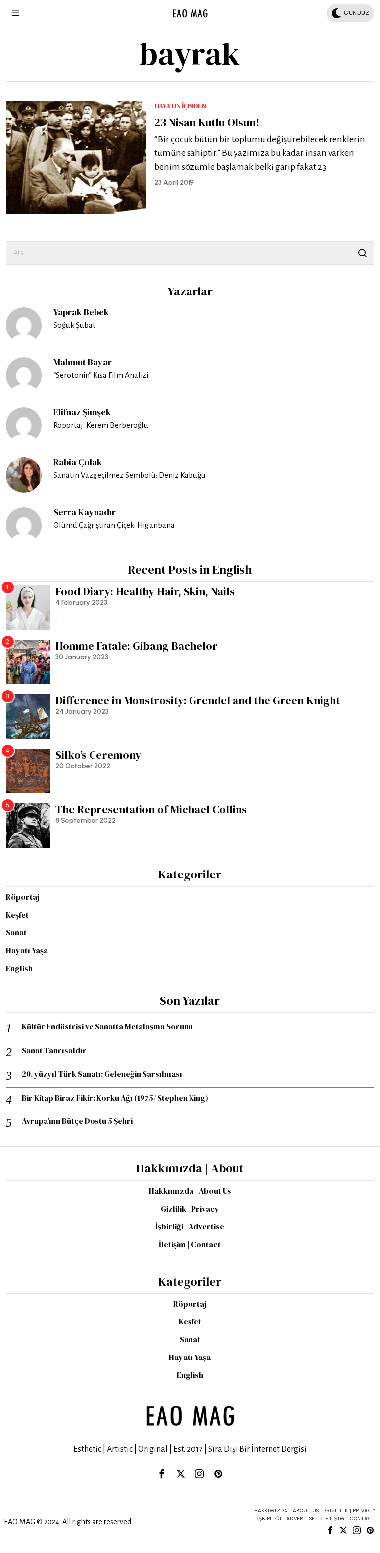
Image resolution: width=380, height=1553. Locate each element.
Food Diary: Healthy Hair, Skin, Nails (145, 591)
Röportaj (22, 896)
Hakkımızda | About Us (190, 1190)
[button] (362, 253)
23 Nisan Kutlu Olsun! (206, 122)
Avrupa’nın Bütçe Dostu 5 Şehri (77, 1121)
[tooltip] (24, 325)
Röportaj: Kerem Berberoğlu (100, 425)
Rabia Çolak (77, 462)
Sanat (16, 932)
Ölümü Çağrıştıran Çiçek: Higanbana (114, 525)
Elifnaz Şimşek (82, 412)
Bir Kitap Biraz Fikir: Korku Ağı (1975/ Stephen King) (115, 1098)
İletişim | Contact (190, 1244)
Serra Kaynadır (84, 512)
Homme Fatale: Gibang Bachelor (136, 646)
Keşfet (17, 914)
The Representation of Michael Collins (151, 809)
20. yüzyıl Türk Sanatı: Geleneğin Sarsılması (102, 1074)
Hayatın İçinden (180, 106)
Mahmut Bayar (82, 362)
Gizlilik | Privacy (190, 1208)
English (19, 968)
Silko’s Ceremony (98, 755)
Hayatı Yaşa (27, 950)
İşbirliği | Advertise (189, 1226)
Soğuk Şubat (74, 325)
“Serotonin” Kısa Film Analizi (100, 375)
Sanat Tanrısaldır (54, 1050)
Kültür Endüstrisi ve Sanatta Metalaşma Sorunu (107, 1026)
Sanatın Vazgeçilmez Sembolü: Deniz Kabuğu (129, 475)
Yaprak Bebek (81, 312)
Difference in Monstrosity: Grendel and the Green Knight (197, 700)
